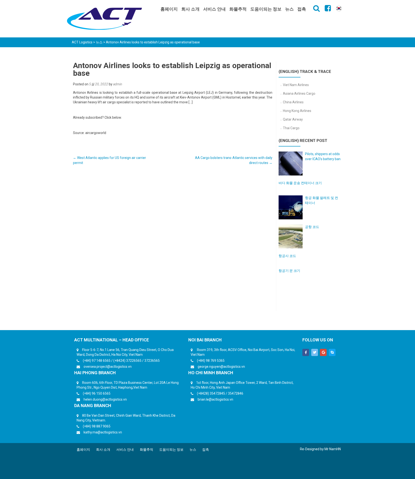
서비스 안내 (214, 9)
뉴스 (289, 9)
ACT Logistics (82, 42)
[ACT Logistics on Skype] (332, 352)
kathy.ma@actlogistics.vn (103, 432)
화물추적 (238, 9)
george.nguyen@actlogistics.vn (221, 366)
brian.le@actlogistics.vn (215, 399)
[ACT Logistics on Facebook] (305, 352)
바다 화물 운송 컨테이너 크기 (300, 183)
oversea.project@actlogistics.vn (108, 366)
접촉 (301, 9)
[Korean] (339, 8)
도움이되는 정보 (265, 9)
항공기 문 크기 (289, 271)
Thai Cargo (291, 128)
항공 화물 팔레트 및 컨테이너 (321, 200)
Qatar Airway (293, 119)
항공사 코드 (287, 256)
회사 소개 (190, 9)
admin (117, 84)
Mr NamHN (332, 449)
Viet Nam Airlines (296, 85)
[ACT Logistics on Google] (323, 352)
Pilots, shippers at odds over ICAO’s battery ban (323, 156)
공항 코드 (312, 227)
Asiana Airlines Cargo (299, 93)
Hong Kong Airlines (297, 111)
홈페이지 (169, 9)
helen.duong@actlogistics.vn (105, 399)
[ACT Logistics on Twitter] (314, 352)
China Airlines (293, 102)
